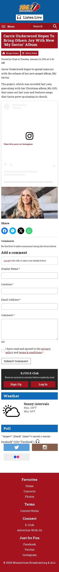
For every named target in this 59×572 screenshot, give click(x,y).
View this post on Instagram (18, 144)
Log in (7, 260)
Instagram (30, 555)
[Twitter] (16, 447)
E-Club (29, 525)
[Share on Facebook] (4, 230)
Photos (29, 496)
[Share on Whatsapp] (29, 230)
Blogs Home (12, 53)
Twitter (30, 549)
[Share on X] (21, 230)
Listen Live (32, 17)
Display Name (10, 268)
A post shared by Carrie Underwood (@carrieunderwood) (31, 182)
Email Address (10, 299)
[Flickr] (16, 457)
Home (30, 486)
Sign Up (15, 384)
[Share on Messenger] (12, 230)
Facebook (29, 544)
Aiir (53, 562)
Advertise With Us (29, 530)
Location (7, 284)
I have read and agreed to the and (28, 350)
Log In (43, 384)
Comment (8, 315)
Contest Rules (29, 511)
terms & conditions (30, 352)
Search (55, 26)
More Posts (31, 53)
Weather (11, 396)
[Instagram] (45, 447)
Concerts (30, 491)
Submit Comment (16, 361)
